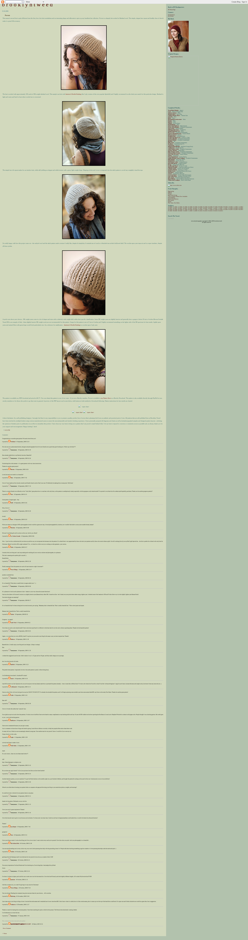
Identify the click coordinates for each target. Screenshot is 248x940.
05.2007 (190, 208)
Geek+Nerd (13, 622)
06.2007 (195, 208)
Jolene (12, 614)
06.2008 (180, 209)
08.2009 (175, 210)
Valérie (12, 851)
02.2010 (205, 210)
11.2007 (220, 208)
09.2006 (225, 207)
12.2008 (210, 209)
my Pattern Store (106, 398)
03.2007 (180, 208)
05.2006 (205, 207)
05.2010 (220, 210)
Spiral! (169, 201)
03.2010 (210, 210)
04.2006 (200, 207)
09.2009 (180, 210)
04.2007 (185, 208)
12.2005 (180, 207)
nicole (12, 678)
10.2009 (185, 210)
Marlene (13, 527)
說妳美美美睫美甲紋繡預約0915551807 (21, 924)
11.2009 (190, 210)
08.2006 (220, 207)
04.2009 (230, 209)
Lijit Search (171, 218)
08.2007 (205, 208)
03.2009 (225, 209)
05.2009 (236, 209)
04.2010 (215, 210)
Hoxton (12, 469)
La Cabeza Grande (15, 536)
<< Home (4, 933)
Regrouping (171, 191)
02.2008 (236, 208)
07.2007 (200, 208)
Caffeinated (14, 687)
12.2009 (195, 210)
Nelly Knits (14, 745)
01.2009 (215, 209)
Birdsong (13, 896)
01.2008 (230, 208)
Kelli (12, 502)
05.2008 (175, 209)
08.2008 (190, 209)
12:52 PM (7, 430)
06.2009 (241, 209)
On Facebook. (171, 15)
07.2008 (185, 209)
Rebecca (13, 639)
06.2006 (210, 207)
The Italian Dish (15, 843)
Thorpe (170, 194)
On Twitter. (171, 16)
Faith (12, 695)
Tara (12, 494)
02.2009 (220, 209)
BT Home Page (171, 9)
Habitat (170, 192)
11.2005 (175, 207)
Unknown (13, 904)
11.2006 (236, 207)
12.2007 (225, 208)
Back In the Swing (172, 195)
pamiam (13, 879)
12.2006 (241, 207)
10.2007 (215, 208)
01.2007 (170, 208)
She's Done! (171, 200)
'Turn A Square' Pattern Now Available (177, 196)
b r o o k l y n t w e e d (27, 4)
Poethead (13, 441)
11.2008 (205, 209)
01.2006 (185, 207)
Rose (12, 519)
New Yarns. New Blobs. (174, 203)
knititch (13, 664)
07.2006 (215, 207)
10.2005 (170, 207)
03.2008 (241, 208)
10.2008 (200, 209)
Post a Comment (7, 928)
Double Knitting (73, 94)
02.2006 (190, 207)
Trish (12, 547)
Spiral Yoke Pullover (173, 199)
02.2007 (175, 208)
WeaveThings (14, 569)
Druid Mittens (171, 197)
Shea (12, 477)
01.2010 (200, 210)
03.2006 (195, 207)
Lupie (12, 737)
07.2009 (170, 210)
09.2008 (195, 209)
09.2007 (210, 208)
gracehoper (13, 826)
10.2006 (230, 207)
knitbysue (13, 720)
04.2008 (170, 209)
